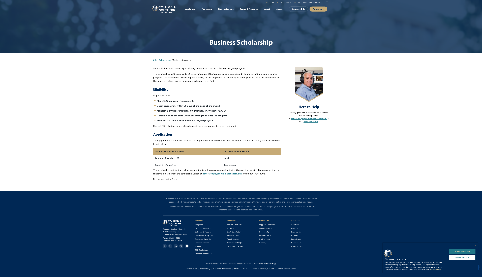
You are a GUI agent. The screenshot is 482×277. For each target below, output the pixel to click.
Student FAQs (265, 235)
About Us (295, 224)
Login (271, 3)
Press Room (296, 239)
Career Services (265, 228)
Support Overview (267, 224)
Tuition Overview (234, 224)
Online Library (265, 239)
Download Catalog (235, 246)
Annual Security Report (287, 268)
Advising (262, 243)
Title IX (246, 268)
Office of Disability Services (263, 268)
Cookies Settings (462, 257)
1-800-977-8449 (285, 3)
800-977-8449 (176, 241)
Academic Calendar (203, 239)
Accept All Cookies (462, 251)
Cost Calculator (234, 232)
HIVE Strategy (270, 263)
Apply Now (318, 9)
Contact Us (296, 243)
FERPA (236, 268)
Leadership (296, 232)
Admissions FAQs (234, 243)
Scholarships (165, 60)
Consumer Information (222, 268)
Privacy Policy (191, 268)
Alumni (198, 246)
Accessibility (205, 268)
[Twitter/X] (181, 246)
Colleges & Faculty (203, 232)
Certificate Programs (204, 235)
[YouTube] (187, 246)
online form (171, 179)
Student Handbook (203, 254)
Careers (294, 235)
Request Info (298, 9)
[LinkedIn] (176, 246)
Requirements (233, 239)
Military (230, 228)
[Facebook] (165, 246)
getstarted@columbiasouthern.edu (309, 3)
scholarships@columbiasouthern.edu (222, 173)
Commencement (202, 243)
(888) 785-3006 (310, 121)
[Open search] (327, 2)
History (294, 228)
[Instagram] (170, 246)
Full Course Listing (203, 228)
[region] (430, 258)
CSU (155, 60)
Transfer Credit (233, 235)
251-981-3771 (174, 238)
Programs (199, 224)
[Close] (475, 245)
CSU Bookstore (201, 250)
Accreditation (297, 246)
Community (264, 232)
